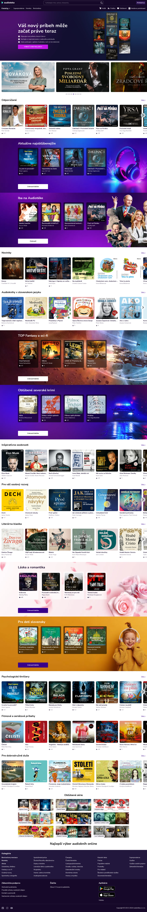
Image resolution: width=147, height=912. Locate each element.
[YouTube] (11, 908)
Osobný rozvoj (7, 873)
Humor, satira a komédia (42, 873)
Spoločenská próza (40, 857)
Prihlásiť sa (141, 3)
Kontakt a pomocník (8, 893)
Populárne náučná (104, 864)
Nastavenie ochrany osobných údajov (14, 896)
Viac (143, 100)
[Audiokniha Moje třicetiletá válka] (82, 77)
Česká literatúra (71, 860)
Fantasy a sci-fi (7, 869)
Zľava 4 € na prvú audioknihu (60, 887)
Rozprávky (37, 869)
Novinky (28, 8)
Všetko (101, 900)
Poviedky (101, 867)
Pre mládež (101, 869)
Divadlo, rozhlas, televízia (74, 867)
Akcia (4, 864)
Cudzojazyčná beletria (73, 864)
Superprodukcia (19, 8)
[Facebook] (3, 908)
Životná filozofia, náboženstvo (44, 860)
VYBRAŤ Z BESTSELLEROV (33, 47)
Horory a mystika (71, 876)
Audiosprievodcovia (40, 876)
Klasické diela (102, 857)
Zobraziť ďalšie (33, 186)
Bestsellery (37, 8)
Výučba (131, 860)
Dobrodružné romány (73, 869)
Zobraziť (33, 241)
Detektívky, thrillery (8, 867)
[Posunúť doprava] (143, 115)
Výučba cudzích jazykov (137, 864)
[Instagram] (7, 908)
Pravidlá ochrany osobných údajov (13, 890)
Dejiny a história (39, 864)
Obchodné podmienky (9, 887)
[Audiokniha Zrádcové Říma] (28, 77)
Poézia (100, 860)
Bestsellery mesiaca (10, 857)
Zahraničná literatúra (136, 867)
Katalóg (5, 8)
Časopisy (69, 857)
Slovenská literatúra (104, 876)
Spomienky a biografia (9, 876)
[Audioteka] (8, 2)
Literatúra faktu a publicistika (43, 867)
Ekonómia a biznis (72, 873)
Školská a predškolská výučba (108, 873)
